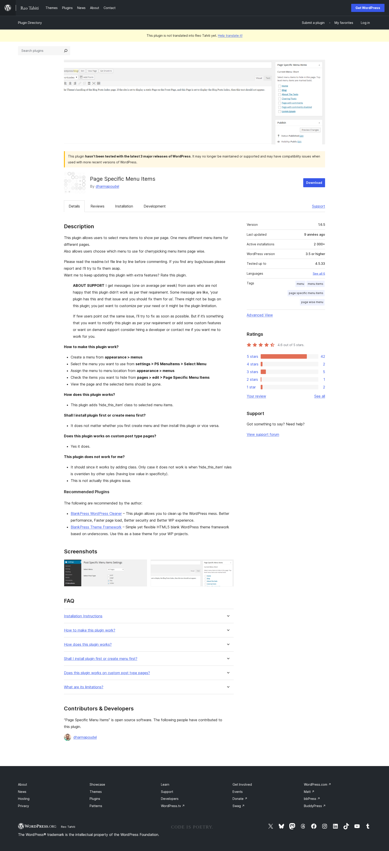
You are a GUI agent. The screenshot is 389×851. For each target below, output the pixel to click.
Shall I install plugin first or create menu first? (100, 659)
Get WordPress (367, 8)
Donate (240, 799)
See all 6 (319, 273)
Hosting (23, 799)
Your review (256, 396)
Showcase (97, 784)
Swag (239, 806)
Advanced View (260, 315)
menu (300, 283)
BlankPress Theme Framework (96, 527)
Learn (165, 784)
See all (319, 396)
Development (155, 206)
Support (318, 206)
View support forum (263, 434)
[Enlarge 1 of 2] (141, 565)
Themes (96, 792)
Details (74, 206)
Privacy (23, 806)
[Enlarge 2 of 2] (227, 565)
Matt (309, 792)
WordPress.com (317, 784)
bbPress (312, 799)
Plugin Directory (30, 23)
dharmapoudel (107, 186)
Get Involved (242, 784)
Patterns (96, 806)
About (22, 784)
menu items (315, 283)
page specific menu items (306, 293)
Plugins (95, 799)
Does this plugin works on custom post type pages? (107, 673)
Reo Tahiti (68, 826)
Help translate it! (230, 35)
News (22, 792)
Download (314, 183)
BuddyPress (315, 806)
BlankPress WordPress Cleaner (96, 513)
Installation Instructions (83, 616)
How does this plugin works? (88, 644)
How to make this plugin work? (89, 630)
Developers (170, 799)
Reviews (97, 206)
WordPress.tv (173, 806)
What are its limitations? (83, 687)
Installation (124, 206)
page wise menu (312, 302)
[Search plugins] (65, 50)
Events (238, 792)
